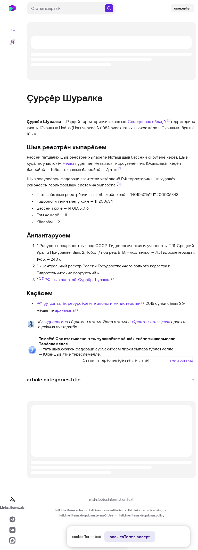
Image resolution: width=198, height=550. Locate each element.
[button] (180, 361)
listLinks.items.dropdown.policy (141, 515)
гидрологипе (56, 321)
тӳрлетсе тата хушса (150, 321)
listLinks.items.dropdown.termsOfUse (86, 515)
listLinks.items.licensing (145, 510)
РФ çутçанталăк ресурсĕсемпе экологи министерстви (89, 303)
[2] (168, 120)
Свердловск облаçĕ (147, 121)
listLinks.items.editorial (105, 510)
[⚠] (32, 349)
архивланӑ (65, 310)
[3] (120, 168)
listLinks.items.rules (69, 510)
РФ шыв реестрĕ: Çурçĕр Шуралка (77, 279)
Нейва (68, 163)
